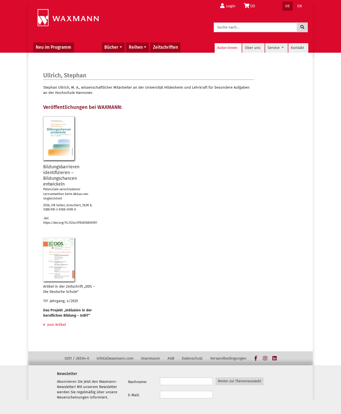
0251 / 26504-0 (77, 358)
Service (274, 47)
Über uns (252, 47)
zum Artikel (56, 324)
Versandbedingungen (228, 358)
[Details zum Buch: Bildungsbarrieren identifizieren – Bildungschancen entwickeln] (58, 138)
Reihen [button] (136, 47)
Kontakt (297, 47)
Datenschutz (192, 358)
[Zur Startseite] (68, 18)
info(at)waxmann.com (115, 358)
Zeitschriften (165, 47)
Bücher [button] (111, 47)
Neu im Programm (53, 47)
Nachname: (137, 382)
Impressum (150, 358)
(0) (254, 5)
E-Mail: (134, 395)
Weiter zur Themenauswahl (239, 381)
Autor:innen (227, 47)
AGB (171, 358)
